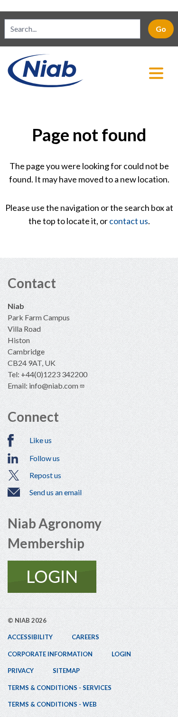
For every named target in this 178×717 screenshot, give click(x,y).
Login (121, 654)
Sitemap (66, 670)
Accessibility (30, 637)
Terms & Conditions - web (52, 704)
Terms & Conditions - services (60, 687)
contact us (128, 221)
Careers (85, 637)
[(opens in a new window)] (89, 577)
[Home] (89, 70)
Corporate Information (50, 654)
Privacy (21, 670)
